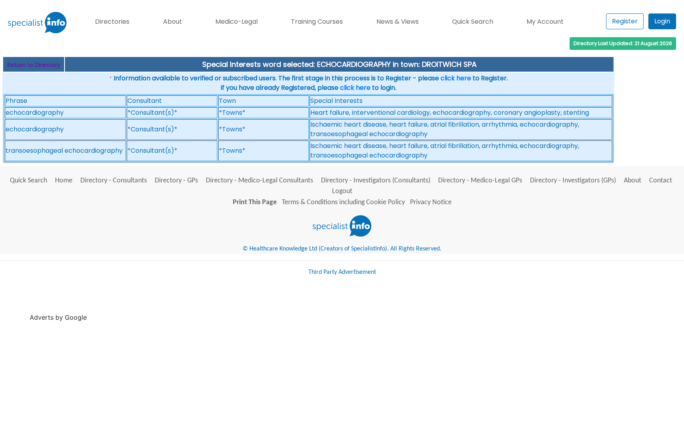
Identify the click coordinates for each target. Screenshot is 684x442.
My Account (545, 21)
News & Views (397, 21)
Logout (342, 191)
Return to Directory (34, 65)
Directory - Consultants (113, 180)
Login (662, 21)
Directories (112, 21)
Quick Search (472, 21)
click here (456, 78)
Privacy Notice (431, 202)
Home (63, 180)
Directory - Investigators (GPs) (573, 180)
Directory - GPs (176, 180)
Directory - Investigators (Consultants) (375, 180)
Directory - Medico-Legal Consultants (259, 180)
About (172, 21)
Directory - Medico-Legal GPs (480, 180)
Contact (660, 180)
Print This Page (255, 202)
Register (625, 21)
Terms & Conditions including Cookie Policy (343, 202)
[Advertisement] (233, 302)
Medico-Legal (236, 21)
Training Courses (317, 21)
